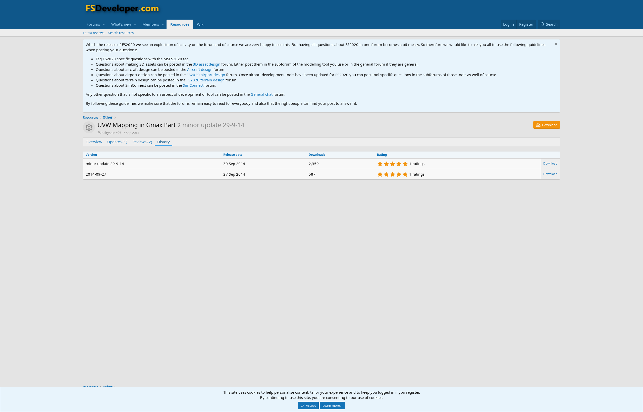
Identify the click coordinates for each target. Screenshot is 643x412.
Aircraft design (199, 69)
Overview (94, 141)
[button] (104, 24)
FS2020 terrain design (205, 79)
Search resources (121, 32)
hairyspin (108, 132)
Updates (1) (117, 141)
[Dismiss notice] (555, 44)
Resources (179, 24)
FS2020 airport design (206, 74)
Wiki (200, 24)
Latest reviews (93, 32)
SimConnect (193, 85)
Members (150, 24)
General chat (262, 94)
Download (550, 163)
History (163, 141)
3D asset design (206, 64)
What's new (121, 24)
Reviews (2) (142, 141)
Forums (93, 24)
